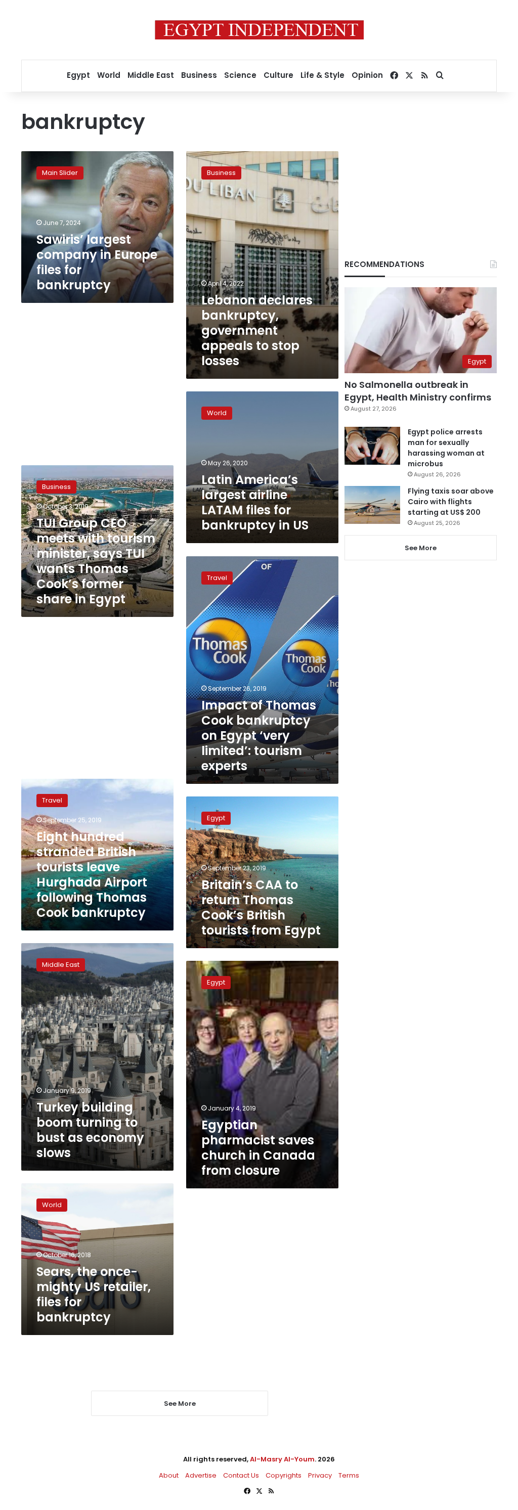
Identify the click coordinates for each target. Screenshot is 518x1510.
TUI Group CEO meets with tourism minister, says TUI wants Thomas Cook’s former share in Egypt (95, 561)
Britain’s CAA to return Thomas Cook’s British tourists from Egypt (261, 907)
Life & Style (322, 75)
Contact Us (241, 1475)
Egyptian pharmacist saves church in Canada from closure (258, 1148)
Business (199, 75)
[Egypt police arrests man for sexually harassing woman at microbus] (372, 446)
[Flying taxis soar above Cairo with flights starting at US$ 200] (372, 505)
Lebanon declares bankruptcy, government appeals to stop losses (257, 330)
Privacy (320, 1475)
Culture (278, 75)
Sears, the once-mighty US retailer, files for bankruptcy (93, 1294)
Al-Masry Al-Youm (282, 1459)
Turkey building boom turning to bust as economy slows (90, 1130)
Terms (348, 1475)
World (108, 75)
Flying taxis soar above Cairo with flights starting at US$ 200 (451, 501)
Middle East (150, 75)
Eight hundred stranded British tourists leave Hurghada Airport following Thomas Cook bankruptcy (91, 874)
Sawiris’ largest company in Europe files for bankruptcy (96, 262)
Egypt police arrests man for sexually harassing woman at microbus (446, 448)
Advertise (201, 1475)
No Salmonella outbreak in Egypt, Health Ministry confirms (417, 391)
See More (421, 548)
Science (240, 75)
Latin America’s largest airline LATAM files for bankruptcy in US (255, 502)
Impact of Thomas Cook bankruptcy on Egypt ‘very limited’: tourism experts (258, 735)
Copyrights (283, 1475)
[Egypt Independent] (259, 29)
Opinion (367, 75)
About (169, 1475)
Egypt (78, 75)
